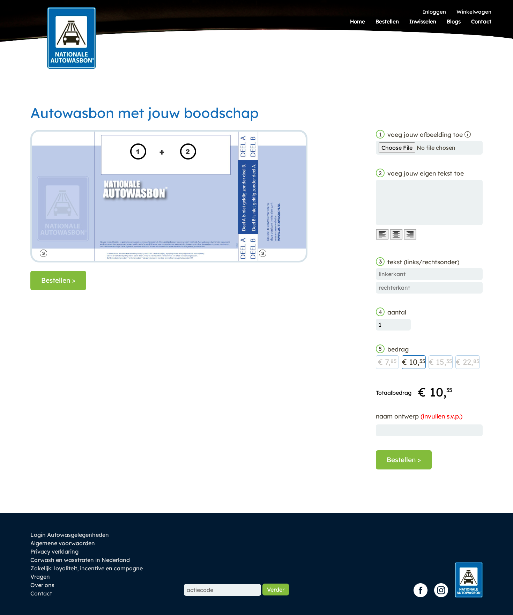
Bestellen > (58, 280)
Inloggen (434, 11)
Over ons (42, 584)
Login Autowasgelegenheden (69, 534)
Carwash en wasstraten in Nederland (80, 559)
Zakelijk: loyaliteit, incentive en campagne (86, 568)
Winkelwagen (473, 11)
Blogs (454, 21)
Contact (481, 21)
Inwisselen (422, 21)
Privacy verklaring (54, 551)
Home (357, 21)
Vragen (40, 576)
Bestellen (387, 21)
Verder (275, 589)
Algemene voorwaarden (62, 543)
